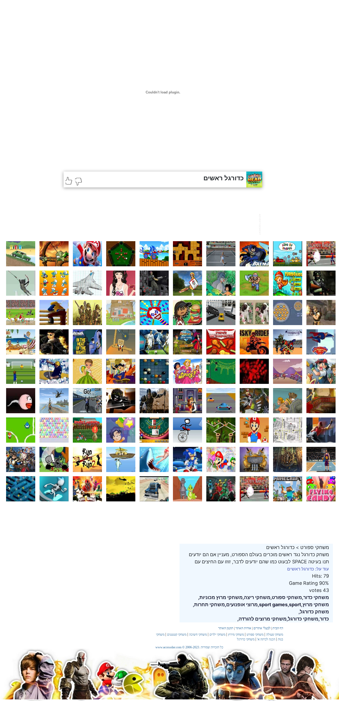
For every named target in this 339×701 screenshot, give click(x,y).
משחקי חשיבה (198, 634)
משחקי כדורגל (246, 639)
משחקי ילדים (217, 634)
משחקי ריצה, (256, 597)
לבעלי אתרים (261, 628)
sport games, (273, 604)
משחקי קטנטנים (176, 634)
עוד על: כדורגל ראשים (308, 569)
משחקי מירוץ (236, 634)
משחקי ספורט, (286, 597)
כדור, (323, 619)
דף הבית (278, 628)
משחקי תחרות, (209, 604)
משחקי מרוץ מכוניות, (220, 597)
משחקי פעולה (274, 634)
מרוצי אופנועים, (241, 604)
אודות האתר (243, 628)
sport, (294, 604)
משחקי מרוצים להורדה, (262, 619)
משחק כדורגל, (313, 611)
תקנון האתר (225, 628)
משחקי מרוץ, (315, 604)
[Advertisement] (160, 224)
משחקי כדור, (315, 597)
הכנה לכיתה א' (266, 639)
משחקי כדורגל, (302, 619)
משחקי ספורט (255, 634)
